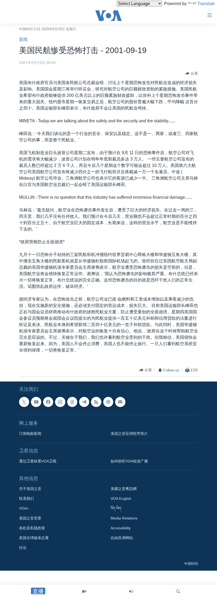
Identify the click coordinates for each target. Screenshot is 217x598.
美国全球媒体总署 (34, 538)
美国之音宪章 (30, 518)
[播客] (108, 402)
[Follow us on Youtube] (36, 402)
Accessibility (121, 528)
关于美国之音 (30, 489)
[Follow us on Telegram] (84, 402)
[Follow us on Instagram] (60, 402)
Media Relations (124, 518)
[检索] (178, 591)
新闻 (23, 39)
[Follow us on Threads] (72, 402)
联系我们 (26, 498)
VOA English (121, 498)
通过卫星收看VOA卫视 (37, 461)
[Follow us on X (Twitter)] (24, 402)
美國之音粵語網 (124, 489)
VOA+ (24, 508)
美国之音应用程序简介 (129, 433)
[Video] (84, 591)
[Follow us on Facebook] (48, 402)
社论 (22, 547)
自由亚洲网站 (122, 538)
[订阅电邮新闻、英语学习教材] (120, 402)
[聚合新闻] (96, 402)
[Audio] (131, 591)
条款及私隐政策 (32, 528)
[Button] (191, 73)
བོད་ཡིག (116, 508)
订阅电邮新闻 (30, 433)
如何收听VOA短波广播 (129, 461)
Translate (206, 3)
